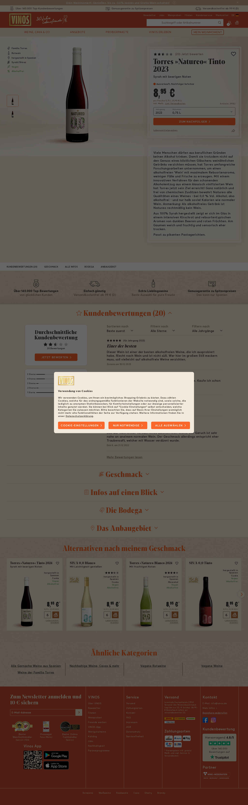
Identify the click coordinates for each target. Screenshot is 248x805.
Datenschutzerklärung (79, 416)
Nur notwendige (126, 425)
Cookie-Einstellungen (80, 425)
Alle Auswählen (169, 425)
